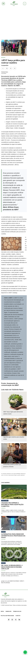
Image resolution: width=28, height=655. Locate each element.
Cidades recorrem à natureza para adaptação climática (12, 504)
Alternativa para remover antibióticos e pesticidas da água (13, 535)
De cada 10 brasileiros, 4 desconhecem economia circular (11, 567)
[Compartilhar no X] (6, 68)
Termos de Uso (17, 611)
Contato (18, 615)
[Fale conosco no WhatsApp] (25, 652)
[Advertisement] (14, 23)
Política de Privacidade (7, 615)
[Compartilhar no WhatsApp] (10, 68)
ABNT (10, 297)
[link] (14, 3)
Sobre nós (8, 611)
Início (2, 611)
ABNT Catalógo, (13, 292)
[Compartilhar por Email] (14, 68)
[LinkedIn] (19, 619)
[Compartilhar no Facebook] (2, 68)
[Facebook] (8, 619)
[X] (15, 619)
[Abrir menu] (3, 3)
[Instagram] (12, 619)
